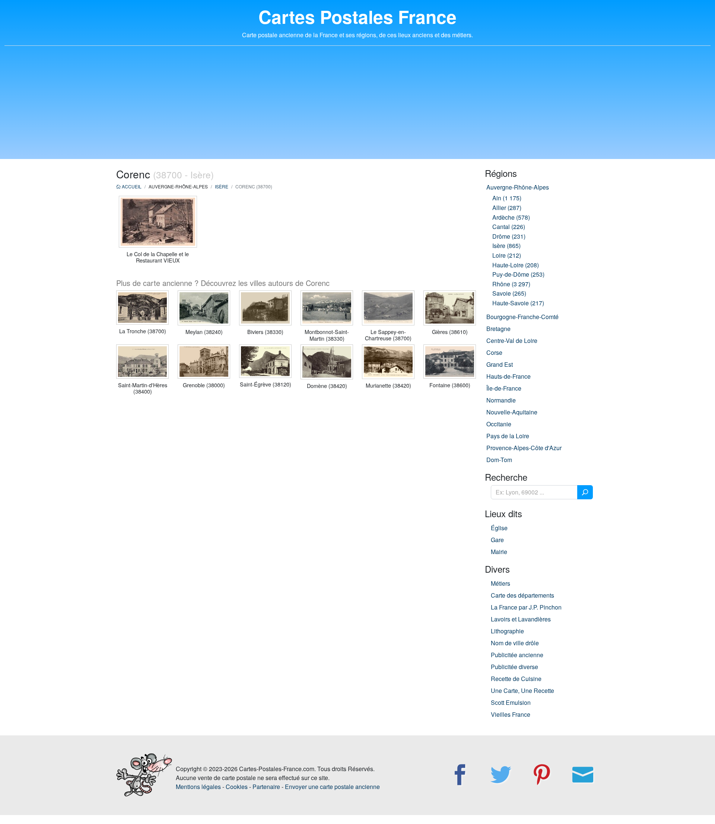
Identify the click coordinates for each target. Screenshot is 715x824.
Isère (221, 186)
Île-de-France (503, 388)
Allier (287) (506, 207)
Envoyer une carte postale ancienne (332, 786)
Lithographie (507, 631)
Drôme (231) (508, 236)
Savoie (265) (509, 293)
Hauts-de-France (508, 376)
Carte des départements (522, 595)
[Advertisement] (357, 107)
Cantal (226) (508, 226)
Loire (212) (506, 255)
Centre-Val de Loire (511, 340)
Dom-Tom (499, 459)
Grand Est (499, 364)
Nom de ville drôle (515, 643)
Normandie (501, 400)
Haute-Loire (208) (515, 265)
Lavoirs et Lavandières (521, 619)
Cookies (237, 786)
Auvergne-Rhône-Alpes (517, 187)
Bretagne (498, 328)
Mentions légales (198, 786)
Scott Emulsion (511, 702)
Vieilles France (510, 714)
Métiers (500, 583)
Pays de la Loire (507, 436)
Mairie (499, 551)
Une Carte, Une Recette (522, 690)
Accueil (131, 186)
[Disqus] (296, 496)
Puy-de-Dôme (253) (518, 274)
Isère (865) (506, 245)
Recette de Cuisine (516, 678)
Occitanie (498, 424)
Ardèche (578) (511, 217)
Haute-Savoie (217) (518, 303)
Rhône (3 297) (511, 284)
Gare (497, 539)
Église (499, 528)
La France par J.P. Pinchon (526, 607)
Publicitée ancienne (517, 654)
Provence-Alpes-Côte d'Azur (524, 447)
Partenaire (266, 786)
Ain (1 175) (506, 198)
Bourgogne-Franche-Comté (522, 316)
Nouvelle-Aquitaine (511, 412)
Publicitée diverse (514, 666)
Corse (494, 352)
